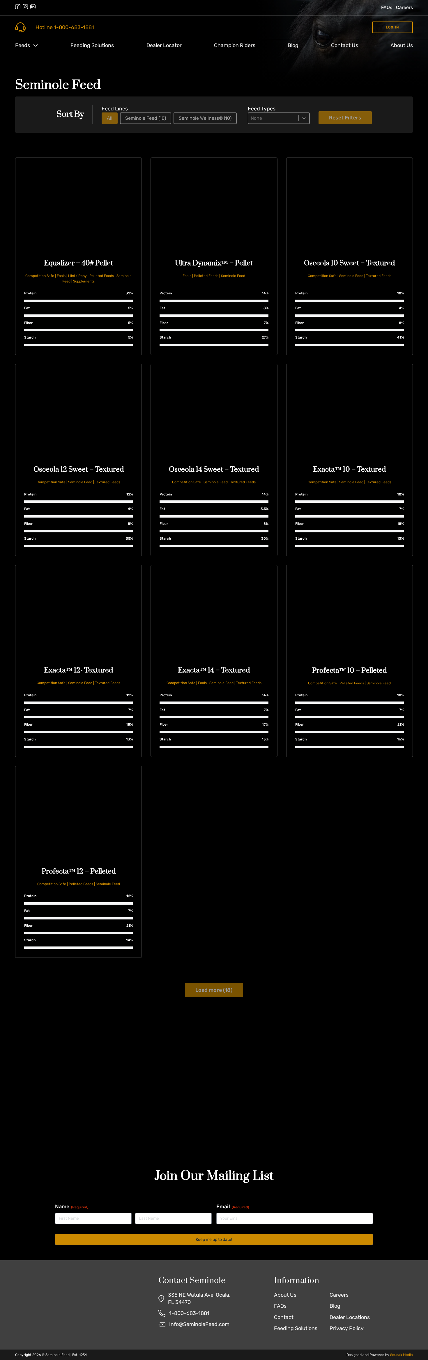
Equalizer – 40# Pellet (78, 263)
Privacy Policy (347, 1328)
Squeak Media (401, 1355)
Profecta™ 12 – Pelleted (79, 871)
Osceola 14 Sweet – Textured (214, 469)
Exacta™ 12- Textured (78, 670)
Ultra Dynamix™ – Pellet (214, 263)
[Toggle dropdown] (35, 45)
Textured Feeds (378, 276)
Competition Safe (39, 276)
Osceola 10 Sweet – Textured (349, 263)
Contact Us (344, 45)
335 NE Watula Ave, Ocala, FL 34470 (199, 1298)
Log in (392, 27)
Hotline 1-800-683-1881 (65, 27)
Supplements (84, 281)
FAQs (386, 7)
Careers (404, 7)
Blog (293, 45)
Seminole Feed (233, 276)
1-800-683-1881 (189, 1313)
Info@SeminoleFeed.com (199, 1324)
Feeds (22, 45)
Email (232, 1206)
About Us (401, 45)
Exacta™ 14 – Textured (214, 670)
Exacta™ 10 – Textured (349, 469)
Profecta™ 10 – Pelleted (349, 670)
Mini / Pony (77, 276)
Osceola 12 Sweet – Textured (78, 469)
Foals (61, 276)
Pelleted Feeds (101, 276)
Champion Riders (234, 45)
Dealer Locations (350, 1317)
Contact (283, 1317)
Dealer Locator (164, 45)
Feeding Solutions (92, 45)
